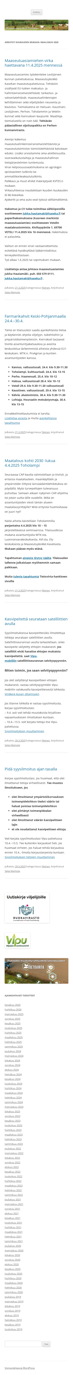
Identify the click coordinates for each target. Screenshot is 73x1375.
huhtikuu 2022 (13, 1181)
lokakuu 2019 (12, 1306)
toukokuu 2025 (13, 1028)
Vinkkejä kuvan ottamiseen (22, 694)
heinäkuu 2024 (13, 1074)
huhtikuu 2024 (13, 1088)
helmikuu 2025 (13, 1042)
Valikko (36, 12)
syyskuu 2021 (12, 1208)
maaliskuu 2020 (14, 1283)
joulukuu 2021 (13, 1199)
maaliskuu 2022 (14, 1185)
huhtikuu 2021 (13, 1227)
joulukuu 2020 (13, 1246)
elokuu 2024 (12, 1069)
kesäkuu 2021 (12, 1218)
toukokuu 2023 (13, 1125)
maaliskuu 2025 (14, 1037)
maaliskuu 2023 (14, 1134)
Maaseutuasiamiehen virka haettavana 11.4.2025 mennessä (33, 63)
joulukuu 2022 (13, 1148)
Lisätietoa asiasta (16, 418)
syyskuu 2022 (12, 1162)
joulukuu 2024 (13, 1051)
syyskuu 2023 (12, 1116)
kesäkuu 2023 (12, 1120)
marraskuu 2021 (14, 1204)
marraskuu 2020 (14, 1250)
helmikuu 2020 (13, 1287)
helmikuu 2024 (13, 1097)
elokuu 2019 (12, 1315)
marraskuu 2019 (14, 1301)
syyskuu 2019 (12, 1310)
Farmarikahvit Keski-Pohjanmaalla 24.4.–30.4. (35, 318)
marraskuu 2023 (14, 1107)
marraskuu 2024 (14, 1056)
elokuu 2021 (12, 1213)
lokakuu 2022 (12, 1158)
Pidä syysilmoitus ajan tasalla (31, 769)
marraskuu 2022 (14, 1153)
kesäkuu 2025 (12, 1023)
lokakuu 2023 (12, 1111)
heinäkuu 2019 (13, 1320)
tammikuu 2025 (14, 1046)
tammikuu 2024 (14, 1102)
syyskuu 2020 (12, 1259)
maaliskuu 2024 (14, 1093)
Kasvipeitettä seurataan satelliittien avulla (36, 621)
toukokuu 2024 (13, 1083)
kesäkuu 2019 (12, 1324)
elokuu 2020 (12, 1264)
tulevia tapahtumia (26, 576)
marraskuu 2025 (14, 1014)
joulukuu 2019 (13, 1297)
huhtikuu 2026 (13, 1009)
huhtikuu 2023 (13, 1130)
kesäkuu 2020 (12, 1269)
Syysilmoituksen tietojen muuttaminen (30, 857)
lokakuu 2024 (12, 1060)
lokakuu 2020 (12, 1255)
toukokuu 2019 (13, 1329)
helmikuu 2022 (13, 1190)
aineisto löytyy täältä (37, 558)
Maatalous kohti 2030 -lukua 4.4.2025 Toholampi (30, 463)
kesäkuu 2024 (12, 1079)
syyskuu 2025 (12, 1018)
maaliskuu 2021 (14, 1232)
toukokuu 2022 (13, 1176)
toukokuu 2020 (13, 1273)
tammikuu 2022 (14, 1195)
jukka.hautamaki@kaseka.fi (42, 213)
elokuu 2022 (12, 1167)
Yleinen (45, 287)
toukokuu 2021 (13, 1222)
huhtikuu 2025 (13, 1032)
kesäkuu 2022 (12, 1171)
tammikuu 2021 (14, 1241)
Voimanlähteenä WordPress (20, 1368)
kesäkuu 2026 (12, 1005)
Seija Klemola (12, 292)
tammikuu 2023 (14, 1144)
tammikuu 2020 (14, 1292)
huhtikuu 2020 (13, 1278)
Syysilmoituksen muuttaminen (24, 731)
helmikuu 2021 (13, 1236)
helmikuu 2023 (13, 1139)
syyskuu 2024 (12, 1065)
